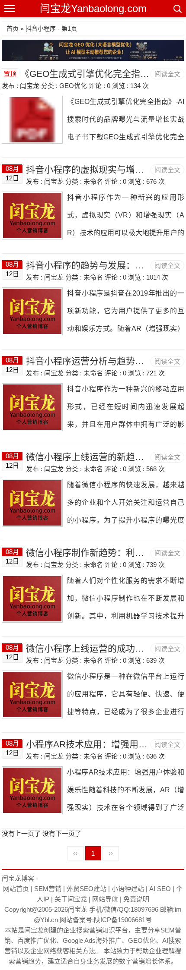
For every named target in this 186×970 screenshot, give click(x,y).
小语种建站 (128, 888)
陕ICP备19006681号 (123, 919)
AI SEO (160, 888)
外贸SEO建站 (86, 888)
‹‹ (75, 853)
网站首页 (16, 888)
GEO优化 (73, 85)
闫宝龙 (77, 909)
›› (111, 853)
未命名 (93, 181)
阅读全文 (167, 74)
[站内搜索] (177, 8)
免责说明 (136, 899)
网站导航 (105, 899)
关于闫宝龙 (71, 899)
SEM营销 (47, 888)
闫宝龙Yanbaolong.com (93, 8)
